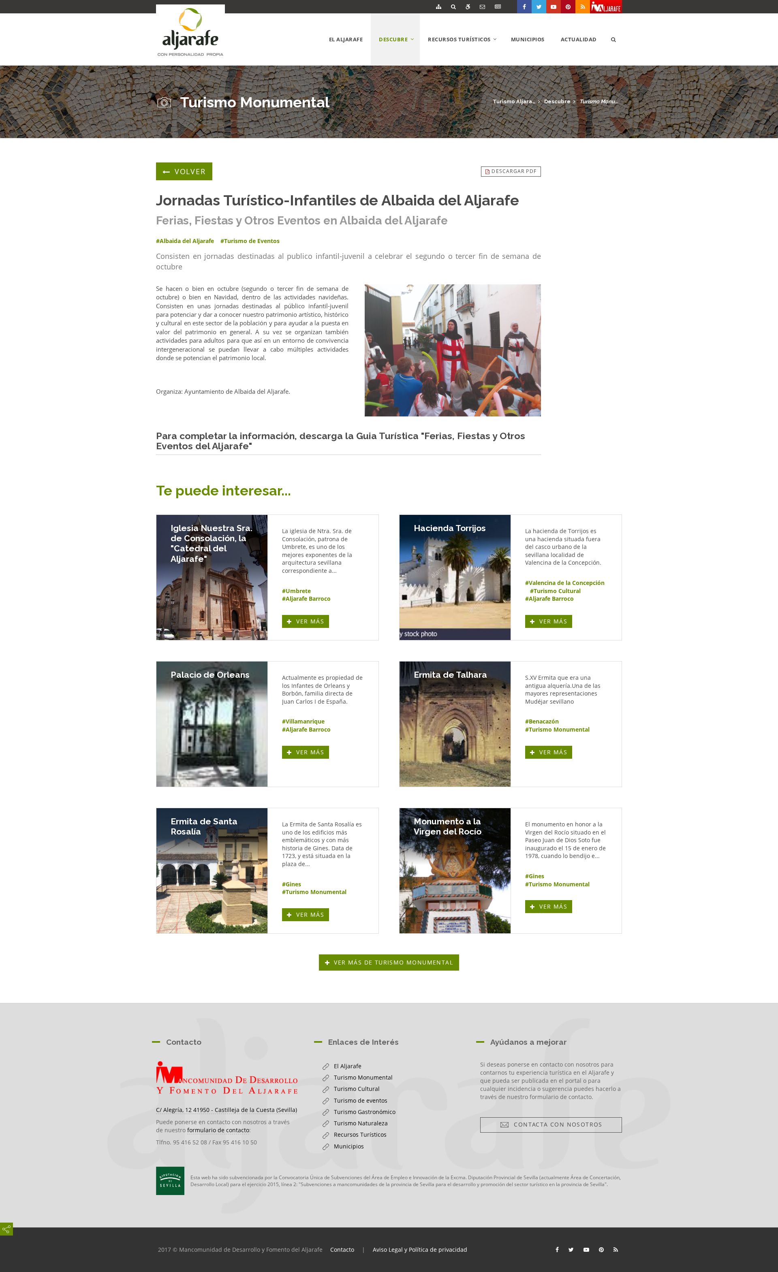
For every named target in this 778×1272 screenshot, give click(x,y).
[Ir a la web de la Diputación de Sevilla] (170, 1181)
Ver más (311, 621)
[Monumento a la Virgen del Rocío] (455, 870)
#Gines (291, 884)
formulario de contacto (218, 1130)
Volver (190, 171)
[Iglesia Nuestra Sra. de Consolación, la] (211, 577)
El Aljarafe (346, 39)
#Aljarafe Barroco (306, 598)
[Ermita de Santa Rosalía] (211, 870)
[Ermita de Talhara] (455, 724)
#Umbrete (296, 591)
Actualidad (579, 39)
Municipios (528, 39)
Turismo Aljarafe (514, 101)
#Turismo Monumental (557, 729)
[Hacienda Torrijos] (455, 577)
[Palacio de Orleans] (211, 724)
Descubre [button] (399, 50)
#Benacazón (542, 721)
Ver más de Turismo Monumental (393, 962)
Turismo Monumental (600, 101)
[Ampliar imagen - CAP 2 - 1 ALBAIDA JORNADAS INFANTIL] (453, 350)
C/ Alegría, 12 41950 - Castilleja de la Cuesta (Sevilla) (226, 1110)
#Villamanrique (303, 721)
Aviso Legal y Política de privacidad (420, 1249)
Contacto (342, 1249)
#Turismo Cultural (555, 591)
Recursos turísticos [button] (465, 50)
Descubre (557, 101)
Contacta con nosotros (555, 1124)
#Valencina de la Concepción (565, 583)
